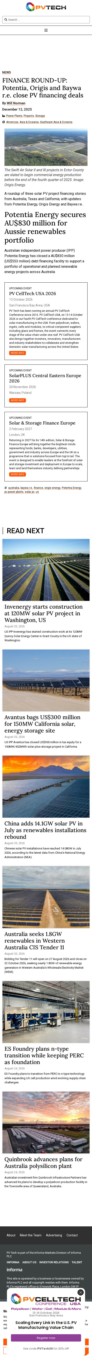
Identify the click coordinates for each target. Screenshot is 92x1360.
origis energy (52, 488)
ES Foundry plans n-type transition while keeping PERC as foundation (44, 1055)
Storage (40, 116)
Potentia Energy (71, 488)
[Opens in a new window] (14, 1269)
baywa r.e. (27, 488)
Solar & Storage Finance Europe (42, 423)
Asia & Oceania (29, 122)
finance (38, 488)
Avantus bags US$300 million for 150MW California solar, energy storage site (42, 724)
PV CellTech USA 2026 (32, 293)
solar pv (29, 492)
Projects (29, 116)
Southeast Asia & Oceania (56, 122)
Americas (12, 122)
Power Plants (14, 116)
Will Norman (16, 103)
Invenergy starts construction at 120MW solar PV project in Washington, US (43, 613)
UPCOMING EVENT (20, 288)
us (37, 492)
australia (13, 488)
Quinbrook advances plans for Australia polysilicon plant (43, 1162)
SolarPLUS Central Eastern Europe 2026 (45, 378)
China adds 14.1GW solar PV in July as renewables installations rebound (45, 830)
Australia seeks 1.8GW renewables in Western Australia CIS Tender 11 (34, 940)
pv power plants (13, 492)
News (6, 72)
